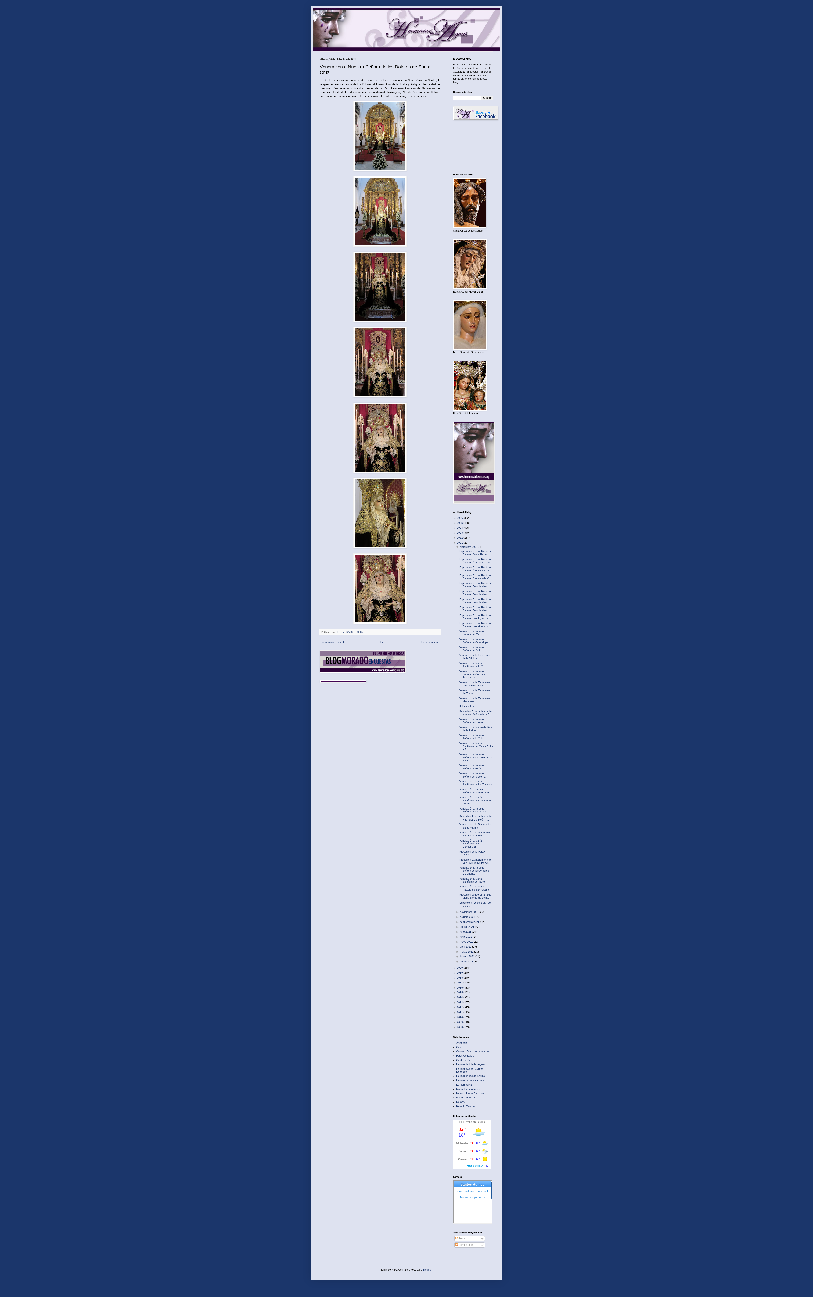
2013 (460, 1002)
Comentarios (465, 1244)
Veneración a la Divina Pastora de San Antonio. (474, 888)
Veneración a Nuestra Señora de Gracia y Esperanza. (472, 674)
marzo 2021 (467, 951)
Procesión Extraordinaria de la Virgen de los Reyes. (475, 861)
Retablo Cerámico (466, 1106)
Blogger (427, 1269)
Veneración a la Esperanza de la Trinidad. (475, 657)
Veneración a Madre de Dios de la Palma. (475, 729)
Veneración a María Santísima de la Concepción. (470, 843)
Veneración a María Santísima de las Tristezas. (476, 783)
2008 (460, 1027)
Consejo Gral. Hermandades (472, 1051)
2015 (460, 992)
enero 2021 (467, 961)
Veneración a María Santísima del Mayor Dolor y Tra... (476, 746)
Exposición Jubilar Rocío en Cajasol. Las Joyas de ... (475, 617)
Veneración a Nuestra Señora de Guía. (471, 767)
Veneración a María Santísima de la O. (471, 665)
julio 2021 (466, 931)
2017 (460, 982)
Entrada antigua (430, 642)
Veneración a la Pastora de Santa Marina (475, 826)
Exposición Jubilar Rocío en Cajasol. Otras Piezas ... (475, 553)
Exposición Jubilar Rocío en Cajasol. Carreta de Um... (475, 561)
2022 (460, 537)
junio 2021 (466, 936)
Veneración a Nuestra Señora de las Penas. (473, 810)
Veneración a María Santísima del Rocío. (472, 880)
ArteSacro (462, 1042)
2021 (460, 542)
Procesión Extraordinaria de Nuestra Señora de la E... (475, 713)
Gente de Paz (464, 1060)
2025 (460, 522)
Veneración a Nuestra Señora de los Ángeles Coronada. (474, 870)
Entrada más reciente (333, 642)
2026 (460, 518)
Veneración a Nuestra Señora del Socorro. (472, 775)
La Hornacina (464, 1084)
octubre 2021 (468, 916)
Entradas (463, 1238)
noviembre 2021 (469, 912)
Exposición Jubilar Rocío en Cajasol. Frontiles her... (475, 585)
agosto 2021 (467, 926)
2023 (460, 532)
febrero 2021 (467, 956)
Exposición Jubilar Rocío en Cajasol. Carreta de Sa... (475, 569)
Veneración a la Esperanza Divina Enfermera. (475, 684)
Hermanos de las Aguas (470, 1080)
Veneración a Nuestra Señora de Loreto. (471, 721)
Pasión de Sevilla (466, 1097)
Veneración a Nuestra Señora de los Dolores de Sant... (475, 757)
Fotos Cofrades (465, 1055)
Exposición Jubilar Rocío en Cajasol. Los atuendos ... (475, 625)
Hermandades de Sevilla (470, 1076)
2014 (460, 997)
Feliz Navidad (467, 706)
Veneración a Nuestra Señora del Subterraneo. (475, 791)
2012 (460, 1007)
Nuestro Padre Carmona (470, 1093)
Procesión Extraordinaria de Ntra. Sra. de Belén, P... (475, 818)
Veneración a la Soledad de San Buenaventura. (475, 834)
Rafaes (460, 1102)
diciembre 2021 (469, 547)
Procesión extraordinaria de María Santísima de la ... (475, 896)
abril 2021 (466, 946)
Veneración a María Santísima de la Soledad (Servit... (475, 800)
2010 (460, 1017)
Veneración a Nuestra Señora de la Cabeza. (473, 737)
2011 (460, 1012)
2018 (460, 977)
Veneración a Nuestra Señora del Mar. (471, 633)
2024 (460, 527)
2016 (460, 987)
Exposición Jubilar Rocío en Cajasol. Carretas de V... (475, 577)
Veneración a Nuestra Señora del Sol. (471, 649)
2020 (460, 967)
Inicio (383, 642)
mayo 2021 (466, 941)
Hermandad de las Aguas (470, 1064)
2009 (460, 1022)
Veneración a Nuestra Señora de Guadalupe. (474, 641)
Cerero (460, 1047)
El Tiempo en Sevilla (472, 1121)
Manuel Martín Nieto (468, 1089)
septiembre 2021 (470, 922)
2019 (460, 972)
